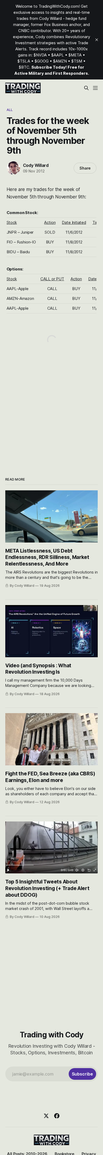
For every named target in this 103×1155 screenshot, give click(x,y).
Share (85, 168)
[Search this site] (86, 88)
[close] (96, 39)
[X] (46, 1115)
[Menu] (95, 88)
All (10, 110)
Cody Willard (36, 165)
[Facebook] (56, 1115)
